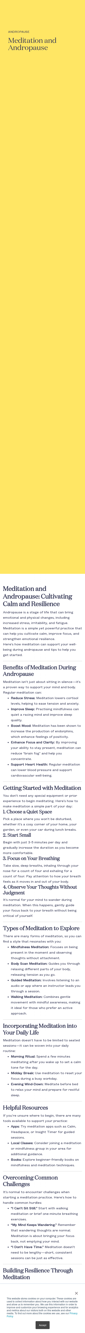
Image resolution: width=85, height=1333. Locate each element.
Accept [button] (42, 1325)
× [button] (76, 1292)
